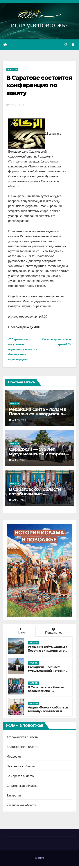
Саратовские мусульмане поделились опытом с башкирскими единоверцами (22, 349)
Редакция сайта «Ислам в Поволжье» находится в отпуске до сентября (37, 414)
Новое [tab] (21, 632)
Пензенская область (21, 766)
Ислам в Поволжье (39, 25)
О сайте (39, 857)
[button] (65, 44)
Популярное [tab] (53, 632)
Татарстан (14, 795)
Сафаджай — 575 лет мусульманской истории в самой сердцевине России (39, 454)
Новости (12, 70)
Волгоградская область (23, 746)
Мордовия (14, 756)
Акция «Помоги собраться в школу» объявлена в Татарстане (48, 711)
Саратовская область (22, 785)
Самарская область (20, 776)
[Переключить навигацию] (73, 45)
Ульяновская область (21, 805)
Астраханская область (22, 737)
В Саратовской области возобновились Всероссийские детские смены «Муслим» (46, 693)
